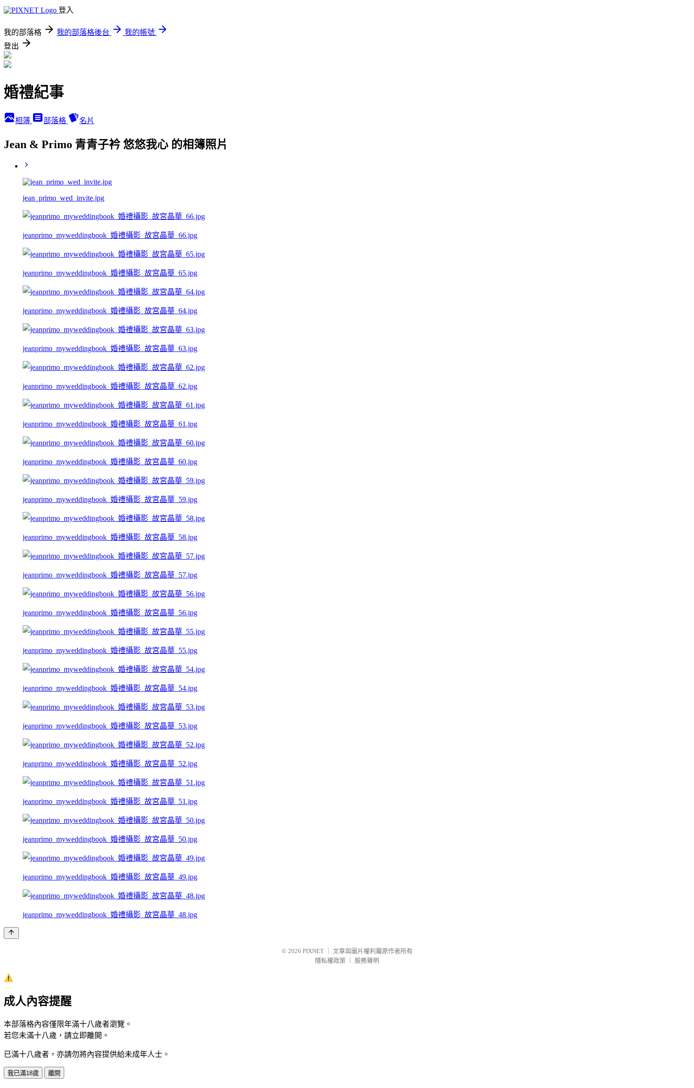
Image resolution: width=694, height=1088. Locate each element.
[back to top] (11, 933)
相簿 (23, 121)
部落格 (55, 121)
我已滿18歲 (23, 1073)
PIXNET (313, 950)
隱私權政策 (330, 960)
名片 (86, 121)
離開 (54, 1073)
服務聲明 (367, 960)
